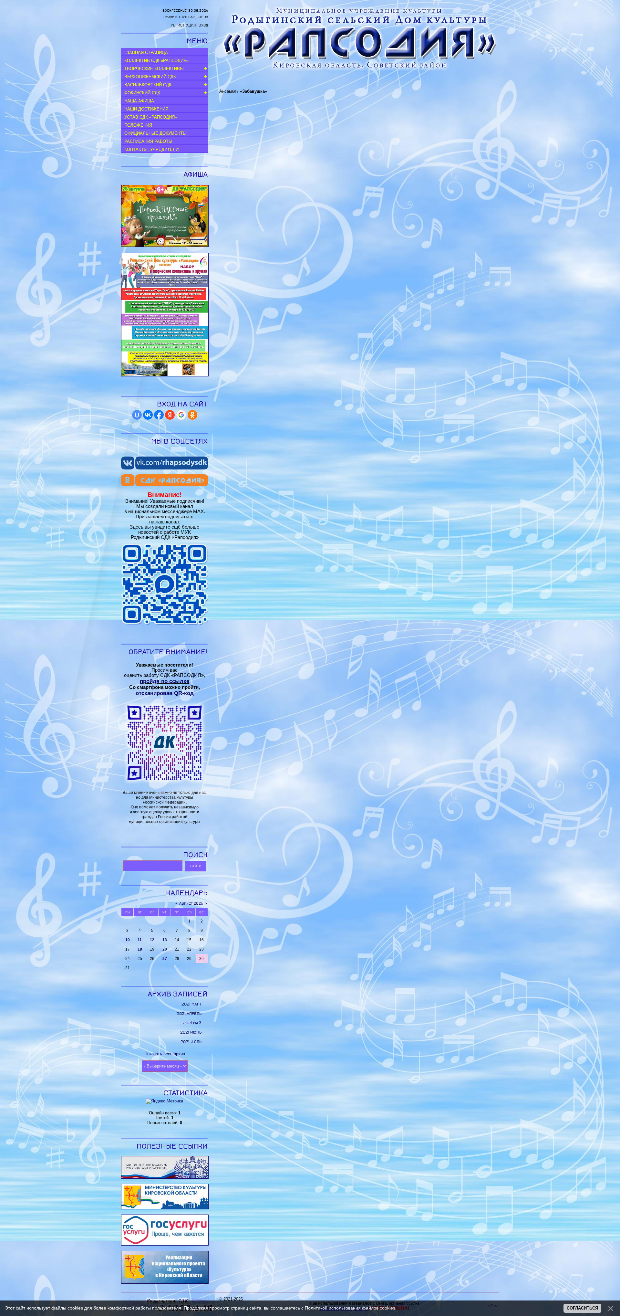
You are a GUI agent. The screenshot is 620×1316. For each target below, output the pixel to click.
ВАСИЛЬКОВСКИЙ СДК (147, 84)
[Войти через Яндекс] (170, 415)
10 (127, 940)
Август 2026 (191, 903)
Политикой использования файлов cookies (350, 1308)
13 (164, 940)
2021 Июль (191, 1041)
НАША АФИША (139, 101)
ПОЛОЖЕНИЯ (138, 125)
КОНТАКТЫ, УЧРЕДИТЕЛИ (151, 149)
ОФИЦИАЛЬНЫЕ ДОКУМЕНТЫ (155, 133)
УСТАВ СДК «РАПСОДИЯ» (150, 117)
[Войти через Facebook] (159, 415)
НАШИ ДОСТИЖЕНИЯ (146, 109)
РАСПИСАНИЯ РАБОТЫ (148, 141)
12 (152, 940)
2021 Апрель (189, 1013)
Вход (203, 25)
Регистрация (183, 25)
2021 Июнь (191, 1032)
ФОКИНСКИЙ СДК (142, 92)
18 (140, 949)
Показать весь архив (164, 1053)
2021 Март (191, 1004)
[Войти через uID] (137, 415)
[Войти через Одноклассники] (192, 415)
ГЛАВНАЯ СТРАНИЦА (146, 52)
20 (164, 949)
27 (164, 958)
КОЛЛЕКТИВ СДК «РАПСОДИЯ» (156, 60)
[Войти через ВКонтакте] (148, 415)
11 (140, 940)
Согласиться (582, 1308)
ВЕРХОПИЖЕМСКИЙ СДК (150, 76)
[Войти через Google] (181, 415)
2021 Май (192, 1023)
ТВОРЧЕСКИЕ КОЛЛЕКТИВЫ (154, 68)
